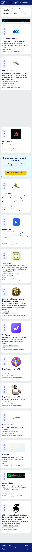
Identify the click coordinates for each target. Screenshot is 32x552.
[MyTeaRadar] (16, 63)
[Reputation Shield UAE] (16, 361)
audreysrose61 (18, 150)
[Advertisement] (16, 108)
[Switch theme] (10, 2)
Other (4, 47)
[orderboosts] (16, 134)
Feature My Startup (17, 173)
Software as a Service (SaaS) (11, 240)
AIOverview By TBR (9, 39)
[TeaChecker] (16, 256)
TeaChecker (6, 263)
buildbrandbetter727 (20, 315)
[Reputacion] (16, 222)
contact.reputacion (19, 244)
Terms (4, 549)
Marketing (6, 146)
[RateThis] (16, 447)
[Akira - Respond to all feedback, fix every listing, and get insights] (16, 508)
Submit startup (25, 3)
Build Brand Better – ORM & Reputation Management (13, 300)
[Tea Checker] (15, 186)
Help (10, 546)
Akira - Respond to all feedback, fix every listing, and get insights (15, 516)
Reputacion (6, 229)
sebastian (17, 465)
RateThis (5, 454)
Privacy (26, 546)
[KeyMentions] (16, 475)
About (4, 546)
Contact (26, 549)
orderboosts (7, 141)
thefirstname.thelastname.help (11, 87)
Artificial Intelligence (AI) (10, 81)
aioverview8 (17, 51)
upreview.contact (19, 349)
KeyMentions (7, 483)
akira (15, 529)
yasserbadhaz (18, 377)
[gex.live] (16, 20)
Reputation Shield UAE (11, 369)
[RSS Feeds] (15, 547)
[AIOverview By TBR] (16, 31)
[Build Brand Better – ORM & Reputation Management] (16, 292)
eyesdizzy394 (18, 496)
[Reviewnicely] (16, 417)
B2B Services (6, 461)
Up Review (6, 335)
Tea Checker (7, 193)
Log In (16, 3)
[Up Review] (16, 327)
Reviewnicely (7, 425)
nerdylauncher (18, 435)
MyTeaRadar (7, 71)
